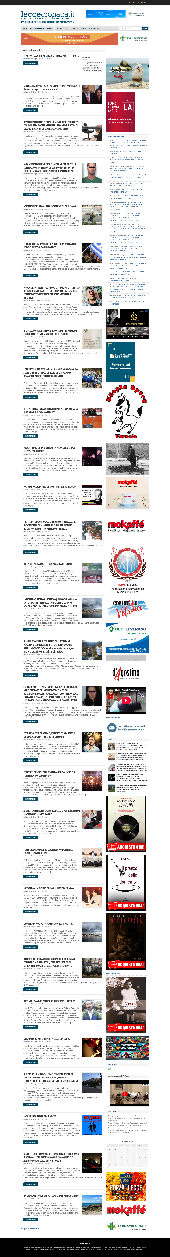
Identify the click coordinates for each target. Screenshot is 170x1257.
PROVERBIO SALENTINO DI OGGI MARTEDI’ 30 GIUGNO (49, 486)
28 (145, 1161)
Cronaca (49, 28)
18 (127, 1157)
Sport (83, 28)
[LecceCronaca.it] (47, 22)
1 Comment (46, 250)
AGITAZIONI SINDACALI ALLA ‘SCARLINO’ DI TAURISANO (49, 206)
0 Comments (46, 59)
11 (127, 1153)
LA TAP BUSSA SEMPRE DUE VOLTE (39, 1116)
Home (25, 28)
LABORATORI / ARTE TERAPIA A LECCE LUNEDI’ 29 (46, 1039)
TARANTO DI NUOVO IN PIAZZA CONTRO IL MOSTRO (48, 923)
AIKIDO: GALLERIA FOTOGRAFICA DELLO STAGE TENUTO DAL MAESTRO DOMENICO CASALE (51, 812)
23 (115, 1161)
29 (109, 1165)
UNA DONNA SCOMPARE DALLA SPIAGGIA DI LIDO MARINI (51, 1196)
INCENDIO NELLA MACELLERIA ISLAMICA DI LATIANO (48, 564)
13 (139, 1153)
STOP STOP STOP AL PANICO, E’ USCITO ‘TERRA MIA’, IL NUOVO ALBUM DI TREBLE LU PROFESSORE (49, 735)
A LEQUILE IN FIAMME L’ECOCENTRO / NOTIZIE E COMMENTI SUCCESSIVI (126, 160)
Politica (59, 28)
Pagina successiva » (30, 1229)
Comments (143, 2)
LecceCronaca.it (85, 1243)
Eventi (67, 28)
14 (145, 1153)
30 (115, 1165)
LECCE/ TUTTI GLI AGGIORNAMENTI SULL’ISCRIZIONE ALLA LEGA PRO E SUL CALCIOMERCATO (50, 410)
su (113, 140)
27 (139, 1161)
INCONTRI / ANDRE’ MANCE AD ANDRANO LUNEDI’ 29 (49, 1001)
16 (115, 1157)
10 (121, 1153)
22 (109, 1161)
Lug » (113, 1168)
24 (121, 1161)
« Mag (108, 1168)
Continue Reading (30, 63)
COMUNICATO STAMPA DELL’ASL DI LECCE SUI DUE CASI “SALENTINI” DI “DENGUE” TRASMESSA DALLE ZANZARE (127, 229)
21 (145, 1157)
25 (127, 1161)
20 (139, 1157)
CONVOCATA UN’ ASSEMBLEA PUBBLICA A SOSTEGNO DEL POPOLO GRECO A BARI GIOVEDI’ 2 (50, 245)
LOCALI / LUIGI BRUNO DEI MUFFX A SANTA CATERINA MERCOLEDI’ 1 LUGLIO (49, 449)
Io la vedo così (94, 28)
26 (133, 1161)
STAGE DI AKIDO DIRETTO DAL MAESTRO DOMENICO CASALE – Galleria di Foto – (48, 851)
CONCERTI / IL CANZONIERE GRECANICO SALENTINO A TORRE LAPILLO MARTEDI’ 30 (49, 773)
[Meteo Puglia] (113, 1069)
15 (109, 1157)
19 (133, 1157)
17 (121, 1157)
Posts (133, 2)
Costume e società (37, 28)
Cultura (75, 28)
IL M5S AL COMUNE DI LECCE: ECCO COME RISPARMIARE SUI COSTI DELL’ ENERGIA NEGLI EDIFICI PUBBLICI (50, 332)
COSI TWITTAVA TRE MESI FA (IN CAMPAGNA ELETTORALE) (51, 56)
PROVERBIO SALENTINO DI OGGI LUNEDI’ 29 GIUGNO (48, 888)
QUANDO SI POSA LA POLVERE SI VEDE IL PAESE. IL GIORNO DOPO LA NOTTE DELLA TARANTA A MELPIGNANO (127, 248)
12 (133, 1153)
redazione (26, 59)
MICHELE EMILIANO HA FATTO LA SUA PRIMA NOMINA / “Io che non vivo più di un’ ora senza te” (51, 87)
